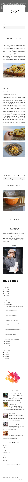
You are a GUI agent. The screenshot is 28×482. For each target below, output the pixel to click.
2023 (6, 293)
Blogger (19, 464)
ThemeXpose (15, 477)
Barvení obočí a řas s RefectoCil (12, 339)
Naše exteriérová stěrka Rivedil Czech (13, 329)
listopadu (8, 297)
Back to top (21, 479)
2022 (6, 352)
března (7, 347)
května (7, 343)
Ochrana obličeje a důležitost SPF (13, 313)
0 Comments (7, 175)
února (7, 348)
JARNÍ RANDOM (12, 413)
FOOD (14, 34)
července (8, 304)
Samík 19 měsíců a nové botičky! (15, 393)
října (7, 299)
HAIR (4, 455)
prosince (7, 295)
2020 (6, 356)
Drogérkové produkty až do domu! (16, 422)
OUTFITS (5, 460)
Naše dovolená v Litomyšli (11, 334)
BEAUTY (5, 445)
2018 (6, 360)
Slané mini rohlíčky (9, 332)
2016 (6, 361)
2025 (6, 289)
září (6, 300)
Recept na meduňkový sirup (11, 310)
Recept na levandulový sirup (11, 315)
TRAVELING (5, 457)
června (7, 341)
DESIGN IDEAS (6, 452)
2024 (6, 291)
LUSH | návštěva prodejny (11, 318)
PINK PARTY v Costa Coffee (12, 320)
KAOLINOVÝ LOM (10, 327)
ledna (7, 350)
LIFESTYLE (5, 447)
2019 (6, 358)
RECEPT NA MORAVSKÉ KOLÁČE (16, 432)
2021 (6, 354)
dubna (7, 345)
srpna (7, 302)
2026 (6, 287)
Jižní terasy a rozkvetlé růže (11, 337)
